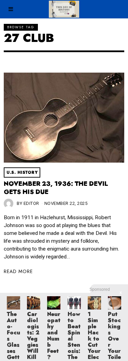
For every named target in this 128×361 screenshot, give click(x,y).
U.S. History (22, 172)
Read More (18, 271)
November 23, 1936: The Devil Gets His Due (56, 187)
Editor (31, 203)
